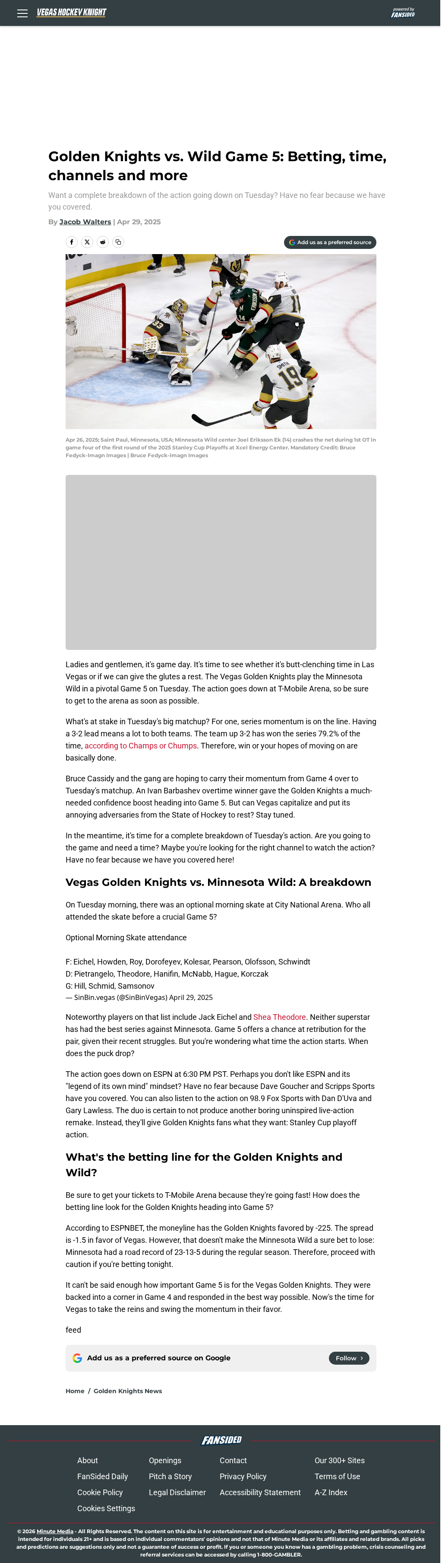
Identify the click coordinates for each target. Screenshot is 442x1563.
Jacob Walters (85, 222)
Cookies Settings (106, 1508)
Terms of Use (337, 1476)
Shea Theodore (279, 1017)
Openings (165, 1460)
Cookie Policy (100, 1492)
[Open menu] (22, 13)
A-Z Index (331, 1492)
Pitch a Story (170, 1476)
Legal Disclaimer (177, 1492)
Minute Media (55, 1531)
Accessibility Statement (260, 1492)
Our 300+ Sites (340, 1460)
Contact (233, 1460)
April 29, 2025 (191, 997)
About (87, 1460)
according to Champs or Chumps (141, 745)
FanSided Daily (102, 1476)
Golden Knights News (128, 1391)
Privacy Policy (243, 1476)
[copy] (118, 242)
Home (75, 1391)
